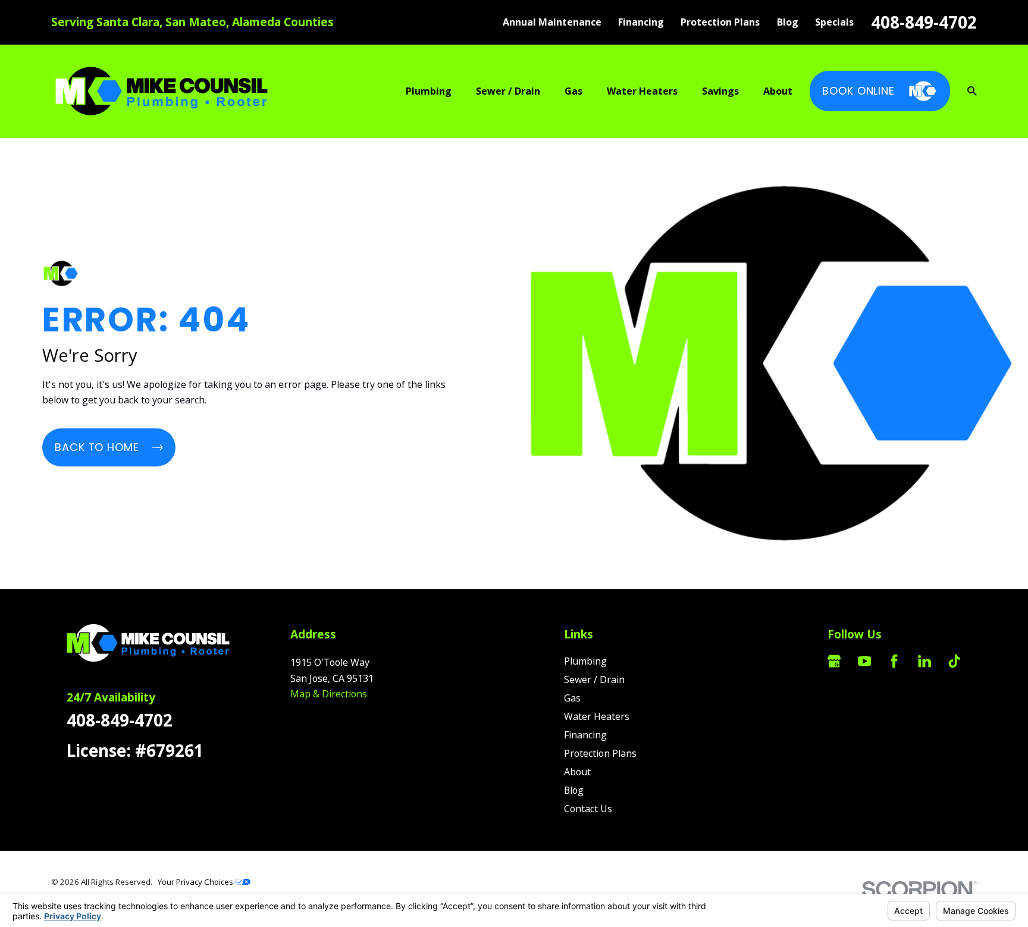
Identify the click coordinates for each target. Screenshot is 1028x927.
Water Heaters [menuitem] (642, 91)
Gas (572, 697)
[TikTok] (954, 661)
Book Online (858, 90)
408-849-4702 (924, 22)
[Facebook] (894, 661)
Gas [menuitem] (573, 91)
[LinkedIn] (924, 661)
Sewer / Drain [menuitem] (508, 91)
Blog (787, 22)
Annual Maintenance (552, 22)
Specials (834, 22)
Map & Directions (328, 693)
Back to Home (97, 447)
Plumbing (585, 661)
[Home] (161, 91)
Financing (641, 22)
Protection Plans (720, 22)
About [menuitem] (777, 91)
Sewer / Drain (594, 679)
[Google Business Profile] (834, 661)
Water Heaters (596, 716)
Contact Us (588, 808)
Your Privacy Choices (196, 881)
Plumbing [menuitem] (429, 91)
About (577, 771)
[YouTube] (864, 661)
